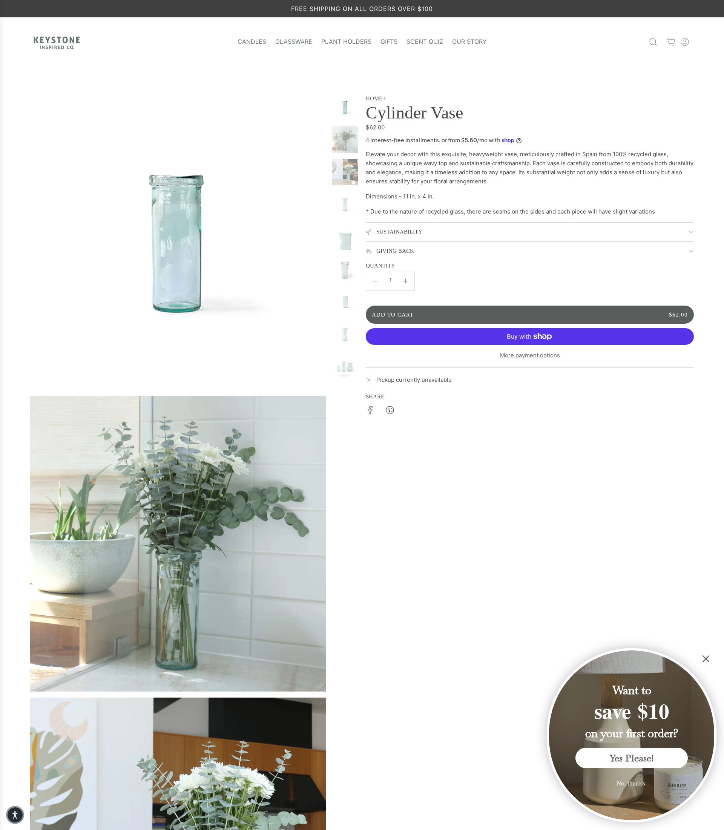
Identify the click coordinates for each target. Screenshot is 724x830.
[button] (15, 815)
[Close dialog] (705, 658)
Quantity (380, 266)
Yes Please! (632, 758)
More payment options (530, 355)
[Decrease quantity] (375, 281)
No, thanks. (632, 783)
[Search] (653, 42)
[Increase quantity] (405, 281)
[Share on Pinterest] (390, 411)
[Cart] (671, 42)
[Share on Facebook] (370, 411)
